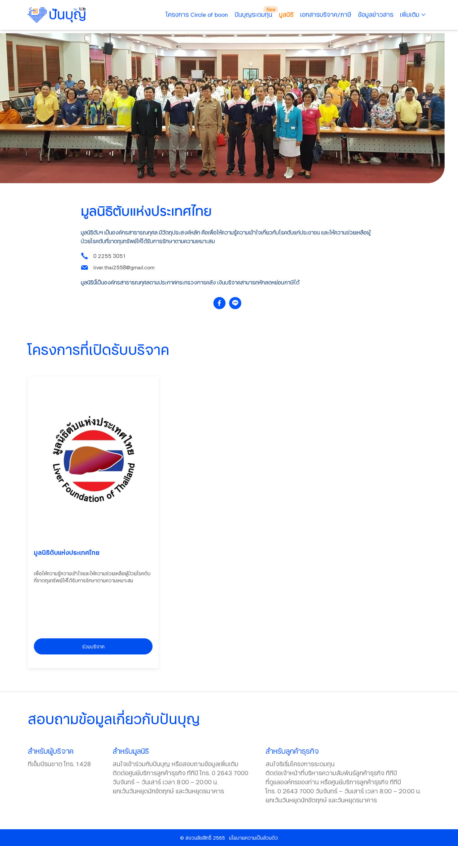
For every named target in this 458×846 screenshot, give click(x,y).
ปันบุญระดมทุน (253, 14)
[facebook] (221, 303)
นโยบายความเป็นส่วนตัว (253, 837)
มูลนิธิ (286, 14)
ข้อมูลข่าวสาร (375, 14)
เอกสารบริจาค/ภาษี (325, 14)
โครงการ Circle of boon (197, 14)
